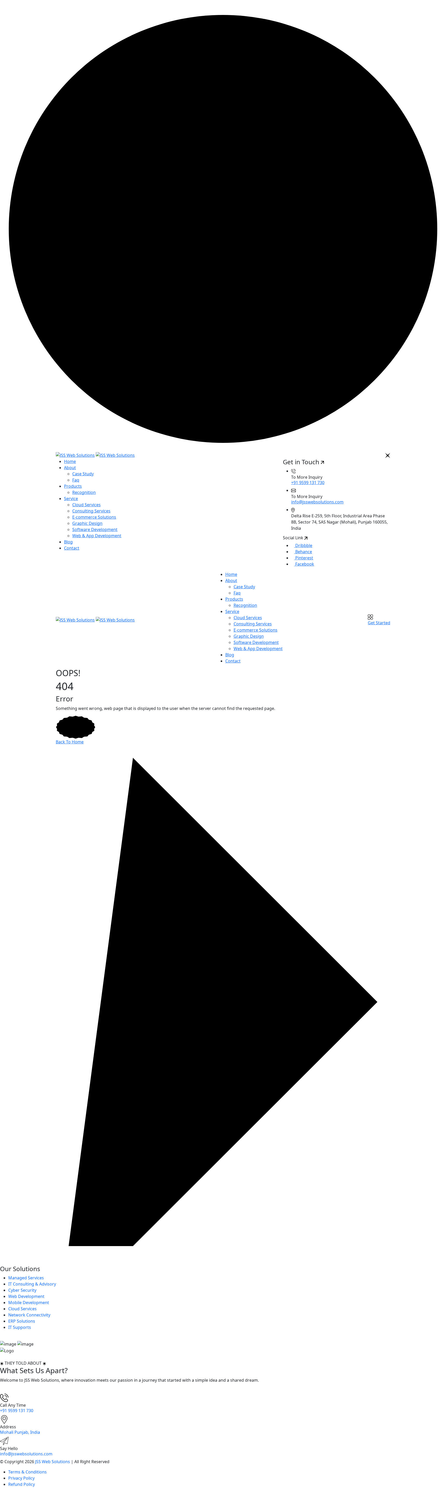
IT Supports (19, 1327)
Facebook (304, 564)
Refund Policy (21, 1484)
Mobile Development (28, 1302)
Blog (68, 542)
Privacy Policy (21, 1478)
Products (73, 486)
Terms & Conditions (27, 1472)
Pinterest (303, 558)
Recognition (84, 492)
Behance (303, 551)
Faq (75, 480)
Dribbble (303, 545)
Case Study (83, 474)
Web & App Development (96, 535)
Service (71, 498)
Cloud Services (86, 505)
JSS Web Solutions (52, 1461)
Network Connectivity (29, 1315)
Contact (71, 548)
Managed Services (26, 1278)
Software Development (94, 529)
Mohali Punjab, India (20, 1432)
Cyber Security (22, 1290)
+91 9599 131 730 (307, 482)
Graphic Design (87, 523)
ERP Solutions (21, 1321)
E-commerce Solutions (94, 517)
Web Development (26, 1296)
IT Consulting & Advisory (32, 1284)
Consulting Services (91, 511)
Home (70, 461)
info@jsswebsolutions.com (317, 502)
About (70, 467)
